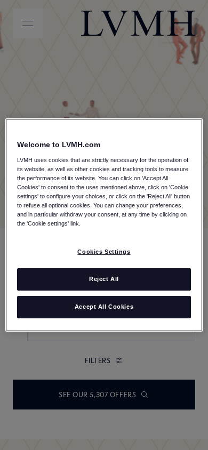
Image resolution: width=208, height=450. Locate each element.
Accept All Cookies (104, 306)
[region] (104, 225)
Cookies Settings (103, 251)
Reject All (104, 279)
